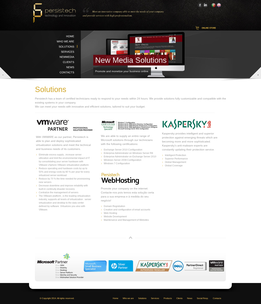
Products (168, 298)
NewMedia (67, 56)
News (70, 67)
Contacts (67, 72)
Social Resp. (202, 298)
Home (70, 36)
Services (67, 51)
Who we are (65, 41)
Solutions (66, 46)
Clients (68, 62)
